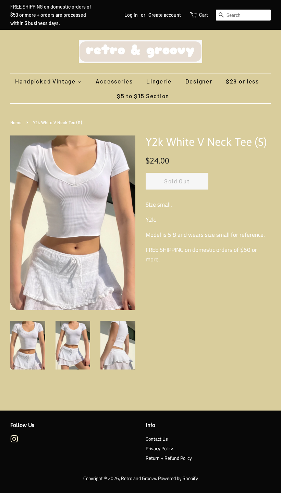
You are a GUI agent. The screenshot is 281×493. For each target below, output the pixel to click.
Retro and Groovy (138, 478)
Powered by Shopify (178, 478)
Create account (164, 15)
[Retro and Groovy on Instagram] (14, 440)
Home (16, 122)
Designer (198, 81)
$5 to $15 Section (143, 95)
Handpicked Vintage (46, 81)
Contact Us (157, 439)
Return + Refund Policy (169, 458)
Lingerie (159, 81)
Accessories (114, 81)
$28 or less (242, 81)
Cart (203, 15)
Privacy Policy (159, 448)
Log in (131, 15)
